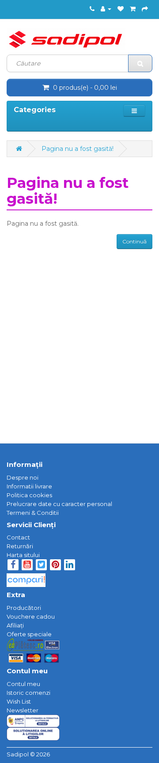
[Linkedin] (69, 565)
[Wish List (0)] (120, 9)
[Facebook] (13, 565)
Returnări (20, 546)
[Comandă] (145, 9)
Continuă (134, 241)
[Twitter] (42, 565)
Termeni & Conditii (33, 512)
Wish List (19, 701)
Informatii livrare (29, 486)
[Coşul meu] (133, 9)
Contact (18, 537)
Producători (24, 607)
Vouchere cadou (31, 616)
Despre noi (22, 477)
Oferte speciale (29, 634)
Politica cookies (29, 495)
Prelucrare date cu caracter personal (59, 503)
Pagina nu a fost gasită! (78, 149)
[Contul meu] (106, 9)
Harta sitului (23, 554)
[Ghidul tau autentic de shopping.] (26, 577)
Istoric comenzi (28, 692)
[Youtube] (28, 565)
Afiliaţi (15, 625)
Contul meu (23, 683)
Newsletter (22, 710)
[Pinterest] (55, 565)
